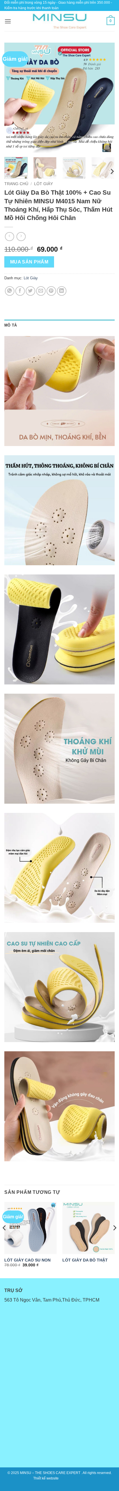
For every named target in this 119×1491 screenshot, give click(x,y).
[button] (7, 21)
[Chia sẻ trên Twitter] (30, 291)
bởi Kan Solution (73, 1478)
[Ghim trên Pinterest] (51, 291)
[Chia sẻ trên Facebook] (20, 291)
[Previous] (14, 98)
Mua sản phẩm (29, 261)
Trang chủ (16, 184)
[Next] (105, 98)
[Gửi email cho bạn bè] (41, 291)
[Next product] (9, 236)
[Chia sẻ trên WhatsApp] (9, 291)
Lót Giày (43, 184)
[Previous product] (20, 236)
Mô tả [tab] (10, 325)
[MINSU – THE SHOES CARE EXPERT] (59, 21)
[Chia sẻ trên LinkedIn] (61, 291)
